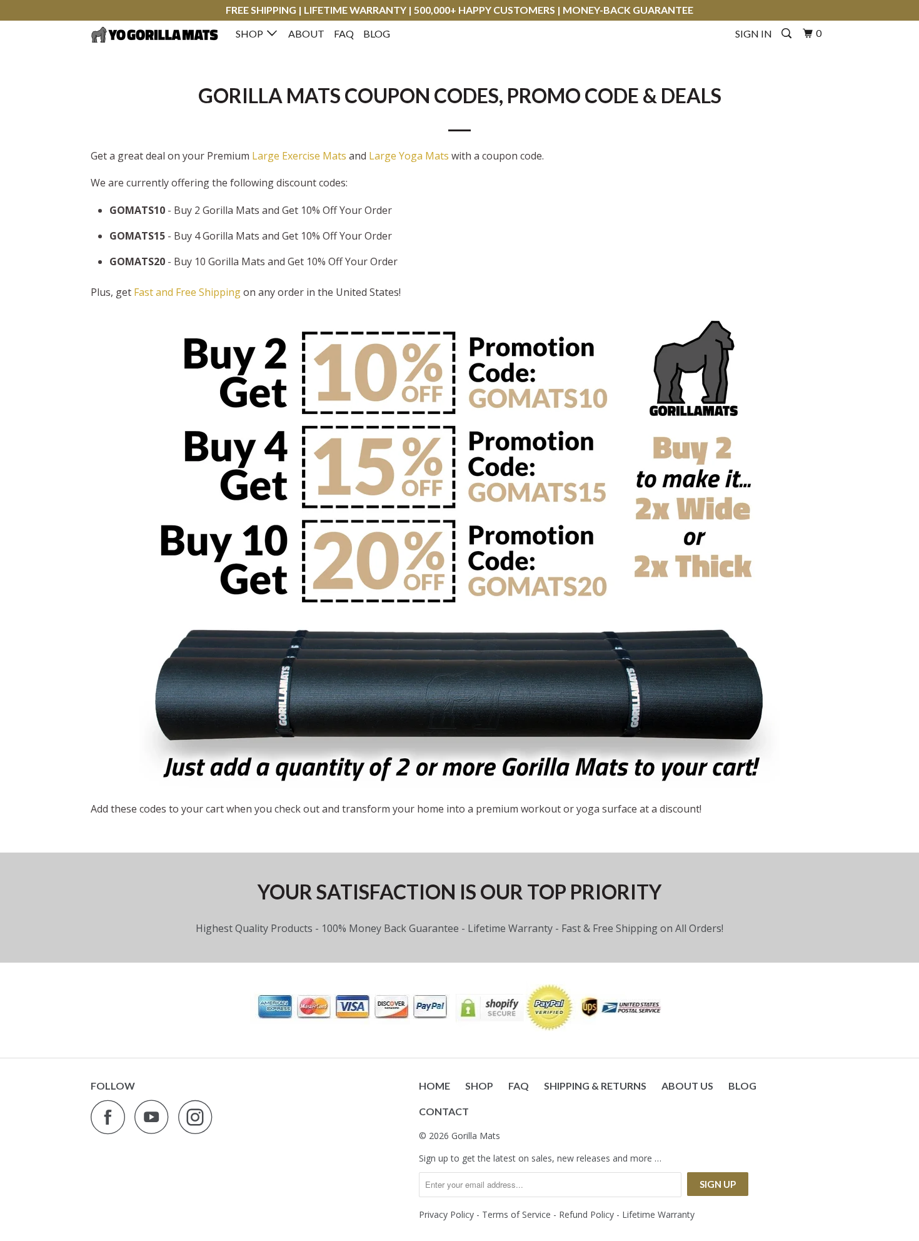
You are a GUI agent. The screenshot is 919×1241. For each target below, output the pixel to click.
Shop (251, 33)
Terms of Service (516, 1214)
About (306, 33)
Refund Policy (586, 1214)
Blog (376, 33)
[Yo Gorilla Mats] (155, 35)
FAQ (344, 33)
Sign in (753, 33)
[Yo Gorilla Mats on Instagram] (198, 1117)
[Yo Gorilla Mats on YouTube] (155, 1117)
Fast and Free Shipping (187, 292)
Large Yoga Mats (409, 156)
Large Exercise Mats (299, 156)
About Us (687, 1086)
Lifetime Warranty (658, 1214)
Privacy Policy (446, 1214)
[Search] (787, 33)
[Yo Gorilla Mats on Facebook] (111, 1117)
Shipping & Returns (595, 1086)
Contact (444, 1111)
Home (434, 1086)
